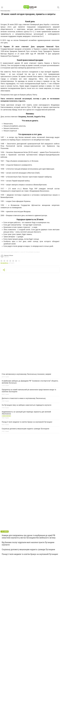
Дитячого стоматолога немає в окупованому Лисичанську (24, 398)
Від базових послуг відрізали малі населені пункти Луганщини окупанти (28, 543)
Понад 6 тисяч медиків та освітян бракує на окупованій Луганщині (27, 422)
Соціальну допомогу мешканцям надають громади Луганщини (25, 429)
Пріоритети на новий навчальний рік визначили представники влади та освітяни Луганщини (29, 391)
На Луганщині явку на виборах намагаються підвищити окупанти (26, 405)
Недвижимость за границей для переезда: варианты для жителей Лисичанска (26, 413)
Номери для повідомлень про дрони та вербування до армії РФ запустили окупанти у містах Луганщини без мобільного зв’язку (28, 536)
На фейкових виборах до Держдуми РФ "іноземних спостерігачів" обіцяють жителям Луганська (30, 382)
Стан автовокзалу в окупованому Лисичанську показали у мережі (26, 374)
